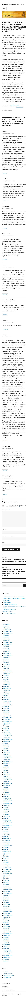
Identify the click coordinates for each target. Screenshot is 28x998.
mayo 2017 (6, 768)
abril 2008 (6, 924)
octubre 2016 (6, 781)
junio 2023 (6, 660)
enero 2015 (6, 818)
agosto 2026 (6, 624)
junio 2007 (6, 939)
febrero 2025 (6, 640)
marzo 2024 (6, 649)
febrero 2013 (6, 842)
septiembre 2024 (7, 644)
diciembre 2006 (7, 950)
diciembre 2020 (7, 701)
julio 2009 (6, 897)
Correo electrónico (8, 536)
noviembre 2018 (7, 736)
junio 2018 (6, 745)
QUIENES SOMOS (7, 611)
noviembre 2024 (7, 642)
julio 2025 (6, 635)
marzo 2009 (6, 904)
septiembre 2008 (7, 915)
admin (3, 110)
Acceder (5, 972)
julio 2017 (5, 765)
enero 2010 (6, 886)
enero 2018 (6, 754)
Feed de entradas (7, 973)
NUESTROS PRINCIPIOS (9, 609)
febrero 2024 (6, 651)
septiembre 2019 (7, 721)
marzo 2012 (6, 847)
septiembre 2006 (7, 955)
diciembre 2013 (7, 838)
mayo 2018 (6, 747)
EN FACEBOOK (7, 602)
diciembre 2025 (7, 629)
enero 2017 (6, 776)
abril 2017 (5, 770)
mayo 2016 (6, 790)
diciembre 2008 (7, 909)
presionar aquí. (15, 105)
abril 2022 (6, 681)
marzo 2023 (6, 664)
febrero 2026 (6, 628)
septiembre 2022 (7, 671)
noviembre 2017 (7, 758)
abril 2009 (6, 902)
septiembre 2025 (7, 633)
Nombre (4, 529)
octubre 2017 (6, 759)
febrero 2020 (6, 712)
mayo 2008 (6, 922)
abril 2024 (6, 648)
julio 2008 (6, 919)
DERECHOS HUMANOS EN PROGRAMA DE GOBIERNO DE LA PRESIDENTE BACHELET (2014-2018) (14, 598)
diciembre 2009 (7, 887)
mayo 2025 (6, 637)
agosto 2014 (6, 827)
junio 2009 (6, 898)
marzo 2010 (6, 884)
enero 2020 (6, 714)
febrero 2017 (6, 774)
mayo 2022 (6, 679)
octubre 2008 (6, 913)
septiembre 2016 (7, 783)
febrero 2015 (6, 816)
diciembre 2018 (7, 734)
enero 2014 (6, 836)
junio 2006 (6, 961)
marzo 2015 (6, 814)
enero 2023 (6, 668)
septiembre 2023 (7, 655)
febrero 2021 (6, 697)
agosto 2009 (6, 895)
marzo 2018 (6, 750)
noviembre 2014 (7, 822)
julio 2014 (5, 829)
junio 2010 (6, 878)
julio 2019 (5, 725)
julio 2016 (5, 787)
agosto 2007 (6, 935)
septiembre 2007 (7, 933)
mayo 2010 (6, 880)
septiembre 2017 (7, 761)
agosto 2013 (6, 840)
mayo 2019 (6, 728)
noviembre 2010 (7, 869)
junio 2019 (6, 726)
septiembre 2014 (7, 825)
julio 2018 (5, 743)
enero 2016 (6, 796)
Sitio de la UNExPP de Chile (13, 4)
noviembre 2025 (7, 631)
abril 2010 (5, 882)
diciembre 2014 (7, 820)
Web (3, 542)
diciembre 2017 (7, 756)
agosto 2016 (6, 785)
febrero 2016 (6, 794)
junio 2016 (6, 789)
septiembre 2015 (7, 803)
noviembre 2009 (7, 889)
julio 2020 (6, 706)
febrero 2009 (6, 906)
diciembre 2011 (7, 851)
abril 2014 (5, 831)
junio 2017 (6, 767)
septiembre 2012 (7, 845)
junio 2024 (6, 646)
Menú (4, 8)
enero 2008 (6, 930)
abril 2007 (6, 942)
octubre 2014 (6, 823)
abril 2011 (5, 860)
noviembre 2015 (7, 800)
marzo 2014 (6, 833)
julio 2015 (5, 807)
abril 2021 (5, 695)
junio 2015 (6, 809)
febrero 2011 (6, 864)
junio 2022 (6, 677)
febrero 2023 (6, 666)
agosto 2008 (6, 917)
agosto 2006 (6, 957)
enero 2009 (6, 908)
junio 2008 (6, 920)
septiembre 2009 (7, 893)
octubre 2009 (6, 891)
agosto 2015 (6, 805)
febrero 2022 (6, 684)
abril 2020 (6, 710)
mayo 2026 (6, 626)
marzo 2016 (6, 792)
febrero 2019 (6, 732)
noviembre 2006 (7, 952)
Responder (5, 173)
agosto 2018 (6, 741)
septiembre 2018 (7, 739)
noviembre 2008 (7, 911)
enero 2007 (6, 948)
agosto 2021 (6, 692)
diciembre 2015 (7, 798)
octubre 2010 (6, 871)
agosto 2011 (6, 853)
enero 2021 (6, 699)
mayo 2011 (6, 858)
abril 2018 (5, 748)
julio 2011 (5, 855)
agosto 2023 (6, 657)
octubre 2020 (6, 703)
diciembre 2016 (7, 778)
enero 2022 (6, 686)
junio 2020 (6, 708)
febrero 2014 (6, 834)
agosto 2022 (6, 673)
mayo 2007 (6, 941)
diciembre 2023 (7, 653)
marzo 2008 (6, 926)
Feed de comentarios (8, 975)
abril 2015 (5, 812)
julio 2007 (6, 937)
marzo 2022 (6, 682)
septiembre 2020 (7, 704)
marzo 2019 (6, 730)
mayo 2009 (6, 900)
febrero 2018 (6, 752)
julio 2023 (6, 659)
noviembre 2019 (7, 717)
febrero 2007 (6, 946)
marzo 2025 (6, 639)
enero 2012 (6, 849)
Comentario (6, 510)
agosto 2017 (6, 763)
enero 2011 (6, 866)
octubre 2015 (6, 801)
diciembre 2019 (7, 715)
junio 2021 (6, 693)
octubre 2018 (6, 737)
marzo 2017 (6, 772)
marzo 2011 (6, 862)
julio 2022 (6, 675)
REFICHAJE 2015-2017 (9, 613)
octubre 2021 (6, 690)
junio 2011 (6, 856)
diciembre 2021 (7, 688)
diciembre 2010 (7, 867)
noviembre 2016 (7, 779)
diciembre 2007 (7, 931)
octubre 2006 (6, 953)
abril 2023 (6, 662)
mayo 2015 (6, 811)
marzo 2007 (6, 944)
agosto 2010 (6, 875)
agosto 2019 (6, 723)
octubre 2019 (6, 719)
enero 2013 (6, 844)
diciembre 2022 (7, 670)
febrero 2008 (6, 928)
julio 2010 (5, 876)
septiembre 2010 (7, 873)
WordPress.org (7, 977)
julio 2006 (6, 959)
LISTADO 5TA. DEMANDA (10, 604)
